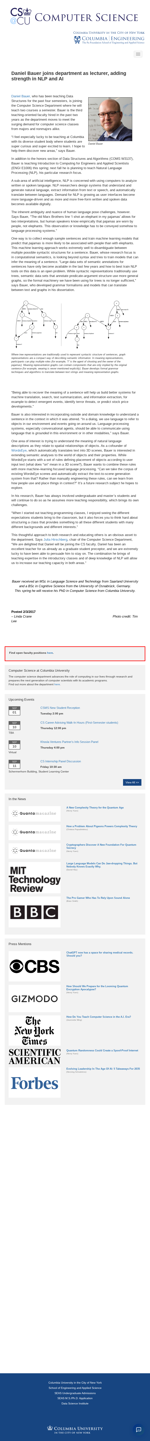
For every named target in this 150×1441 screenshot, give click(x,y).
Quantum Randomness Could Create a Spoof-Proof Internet (102, 1050)
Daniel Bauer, (21, 96)
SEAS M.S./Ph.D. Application (75, 1398)
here (50, 652)
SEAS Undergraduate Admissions (75, 1393)
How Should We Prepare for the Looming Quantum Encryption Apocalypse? (97, 988)
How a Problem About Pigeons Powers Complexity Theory (101, 826)
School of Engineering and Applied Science (75, 1387)
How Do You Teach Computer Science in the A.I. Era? (98, 1016)
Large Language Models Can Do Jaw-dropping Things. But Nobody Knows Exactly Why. (101, 865)
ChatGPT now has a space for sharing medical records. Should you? (99, 954)
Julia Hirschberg (55, 539)
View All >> (132, 782)
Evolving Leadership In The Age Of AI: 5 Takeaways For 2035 (103, 1068)
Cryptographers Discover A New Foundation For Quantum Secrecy (101, 846)
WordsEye (19, 450)
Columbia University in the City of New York (108, 32)
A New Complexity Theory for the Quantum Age (95, 807)
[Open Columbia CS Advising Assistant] (139, 1430)
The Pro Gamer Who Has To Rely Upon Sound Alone (98, 897)
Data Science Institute (75, 1403)
